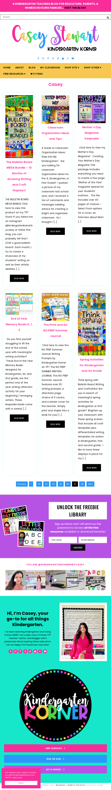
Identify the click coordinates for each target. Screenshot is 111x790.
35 (61, 484)
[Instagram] (43, 58)
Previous (22, 484)
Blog (32, 67)
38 (82, 484)
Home (7, 67)
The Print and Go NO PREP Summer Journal (55, 330)
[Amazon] (53, 58)
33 (46, 484)
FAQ (52, 785)
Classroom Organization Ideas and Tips (55, 133)
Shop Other (91, 67)
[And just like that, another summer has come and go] (55, 580)
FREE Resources (13, 73)
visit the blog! (75, 8)
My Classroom (50, 67)
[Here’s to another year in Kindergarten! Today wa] (15, 580)
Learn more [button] (17, 777)
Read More (19, 278)
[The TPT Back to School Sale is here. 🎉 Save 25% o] (76, 580)
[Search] (108, 17)
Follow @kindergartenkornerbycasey (55, 564)
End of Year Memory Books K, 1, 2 (19, 324)
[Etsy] (68, 58)
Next (90, 484)
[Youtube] (73, 58)
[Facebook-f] (38, 58)
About (19, 67)
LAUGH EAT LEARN (94, 785)
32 (39, 484)
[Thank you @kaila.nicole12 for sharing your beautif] (96, 580)
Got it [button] (21, 783)
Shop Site (71, 67)
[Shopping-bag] (63, 58)
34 (53, 484)
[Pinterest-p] (48, 58)
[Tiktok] (58, 58)
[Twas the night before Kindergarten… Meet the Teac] (35, 580)
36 (68, 484)
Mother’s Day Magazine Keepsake (91, 132)
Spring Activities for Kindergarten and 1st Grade (92, 365)
